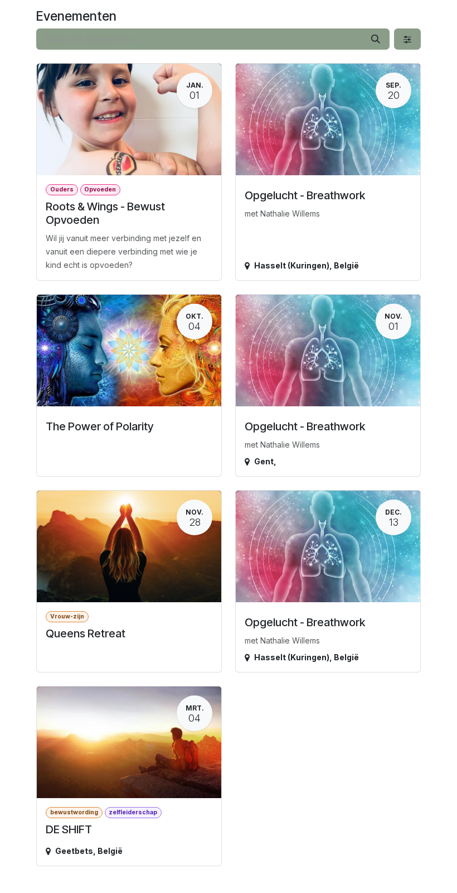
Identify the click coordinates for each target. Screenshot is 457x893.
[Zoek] (376, 39)
